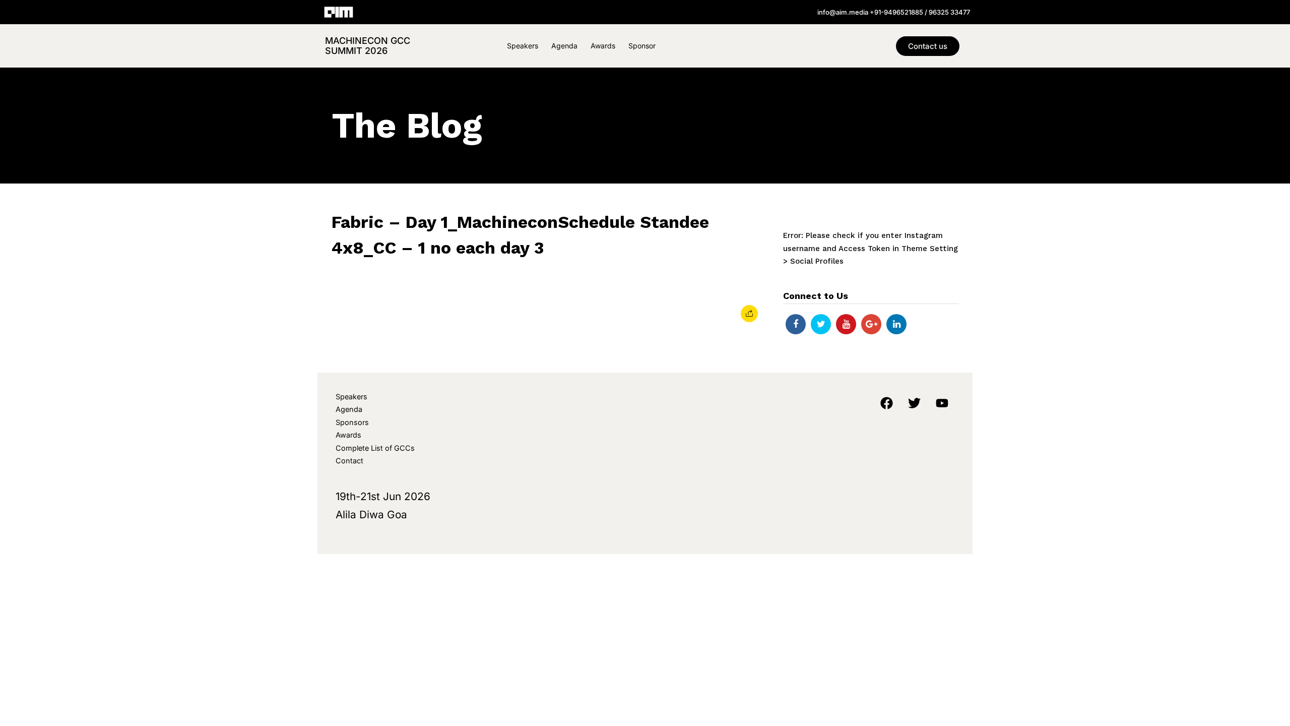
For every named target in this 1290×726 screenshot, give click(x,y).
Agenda (564, 45)
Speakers (522, 45)
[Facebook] (796, 324)
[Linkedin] (896, 324)
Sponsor (642, 45)
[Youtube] (846, 324)
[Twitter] (821, 324)
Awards (603, 45)
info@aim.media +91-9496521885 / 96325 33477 (893, 12)
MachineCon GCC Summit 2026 (367, 45)
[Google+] (871, 324)
